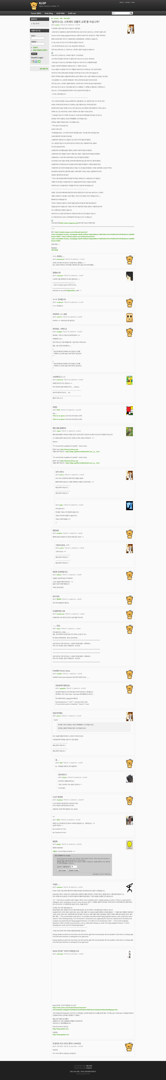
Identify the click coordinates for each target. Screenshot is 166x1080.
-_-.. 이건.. (57, 625)
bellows (59, 575)
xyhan (58, 628)
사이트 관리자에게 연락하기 (88, 1071)
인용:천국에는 (58, 713)
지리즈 (58, 410)
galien (61, 505)
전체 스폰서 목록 (74, 1071)
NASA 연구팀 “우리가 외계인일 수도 (66, 951)
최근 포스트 (36, 23)
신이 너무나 (59, 472)
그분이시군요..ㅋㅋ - (62, 545)
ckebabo (59, 674)
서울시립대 (89, 1066)
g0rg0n (59, 844)
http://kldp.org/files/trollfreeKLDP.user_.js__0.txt (82, 451)
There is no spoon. (59, 416)
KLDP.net (72, 13)
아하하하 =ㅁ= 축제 (60, 314)
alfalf (61, 763)
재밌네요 (56, 530)
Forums (56, 18)
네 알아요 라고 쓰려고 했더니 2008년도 (67, 1043)
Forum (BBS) (36, 13)
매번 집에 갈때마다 (59, 428)
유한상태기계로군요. (62, 685)
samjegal (59, 332)
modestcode (60, 614)
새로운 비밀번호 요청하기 (40, 50)
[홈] (34, 5)
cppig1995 (62, 688)
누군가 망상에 (58, 797)
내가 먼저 (56, 596)
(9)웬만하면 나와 (59, 611)
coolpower (60, 302)
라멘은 (55, 407)
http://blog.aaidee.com (61, 1029)
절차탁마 (59, 599)
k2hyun (64, 777)
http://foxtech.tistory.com (69, 449)
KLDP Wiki (60, 13)
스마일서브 (89, 1068)
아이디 (33, 36)
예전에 (55, 841)
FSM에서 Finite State (61, 670)
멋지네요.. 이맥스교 (60, 328)
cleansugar (60, 954)
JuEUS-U (59, 317)
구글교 (54, 851)
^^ (54, 817)
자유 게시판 (67, 18)
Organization (71, 290)
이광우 (58, 820)
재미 (61, 18)
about (122, 2)
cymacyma (60, 275)
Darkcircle (60, 380)
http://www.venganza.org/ (69, 223)
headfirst (59, 533)
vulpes (59, 431)
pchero (57, 25)
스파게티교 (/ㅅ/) (59, 376)
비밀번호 (34, 42)
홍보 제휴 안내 (44, 69)
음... (57, 760)
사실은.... (56, 884)
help (132, 2)
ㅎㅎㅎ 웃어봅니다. (59, 299)
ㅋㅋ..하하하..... (58, 256)
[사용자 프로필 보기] (130, 33)
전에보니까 (57, 272)
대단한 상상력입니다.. (60, 571)
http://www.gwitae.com (61, 1034)
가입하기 (35, 47)
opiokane (59, 887)
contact (127, 2)
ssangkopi (60, 800)
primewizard (60, 259)
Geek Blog (49, 13)
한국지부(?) (62, 774)
